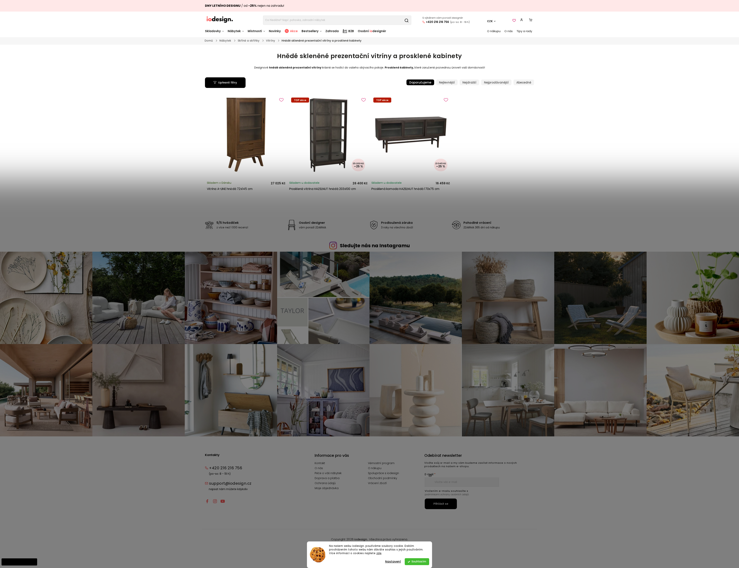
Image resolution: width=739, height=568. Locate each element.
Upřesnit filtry (227, 82)
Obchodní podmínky (382, 478)
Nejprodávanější (496, 82)
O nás (319, 468)
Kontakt (320, 463)
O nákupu (374, 468)
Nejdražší (469, 82)
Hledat (406, 20)
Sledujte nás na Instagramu (375, 245)
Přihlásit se (440, 504)
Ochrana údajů (325, 483)
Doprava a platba (327, 478)
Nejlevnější (447, 82)
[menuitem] (215, 33)
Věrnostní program (381, 463)
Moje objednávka (327, 488)
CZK (490, 21)
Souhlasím (418, 561)
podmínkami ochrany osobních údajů (447, 494)
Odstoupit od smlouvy (19, 562)
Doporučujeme (420, 82)
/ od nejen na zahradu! (244, 5)
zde (379, 553)
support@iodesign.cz (230, 483)
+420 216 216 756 (437, 22)
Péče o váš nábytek (328, 473)
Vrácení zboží (377, 483)
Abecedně (523, 82)
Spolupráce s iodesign (383, 473)
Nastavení (393, 562)
